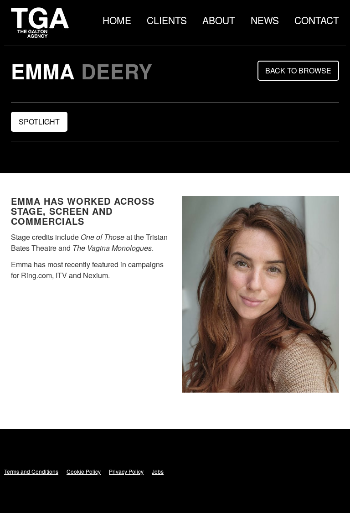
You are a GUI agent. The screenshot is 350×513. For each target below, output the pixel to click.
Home (117, 20)
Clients (167, 20)
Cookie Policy (84, 471)
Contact (316, 20)
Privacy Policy (126, 471)
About (218, 20)
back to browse (298, 70)
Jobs (158, 471)
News (265, 20)
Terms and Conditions (31, 471)
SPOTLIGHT (39, 121)
